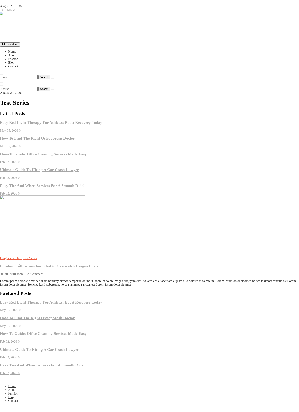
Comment (37, 274)
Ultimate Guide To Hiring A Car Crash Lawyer (39, 170)
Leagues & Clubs (11, 258)
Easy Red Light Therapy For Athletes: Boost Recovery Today (51, 122)
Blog (11, 62)
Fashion (13, 59)
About (12, 55)
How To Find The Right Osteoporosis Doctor (37, 138)
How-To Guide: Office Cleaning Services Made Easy (43, 154)
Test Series (30, 258)
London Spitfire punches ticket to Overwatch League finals (49, 266)
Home (12, 51)
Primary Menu (10, 44)
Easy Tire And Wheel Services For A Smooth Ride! (42, 186)
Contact (13, 66)
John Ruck (24, 274)
